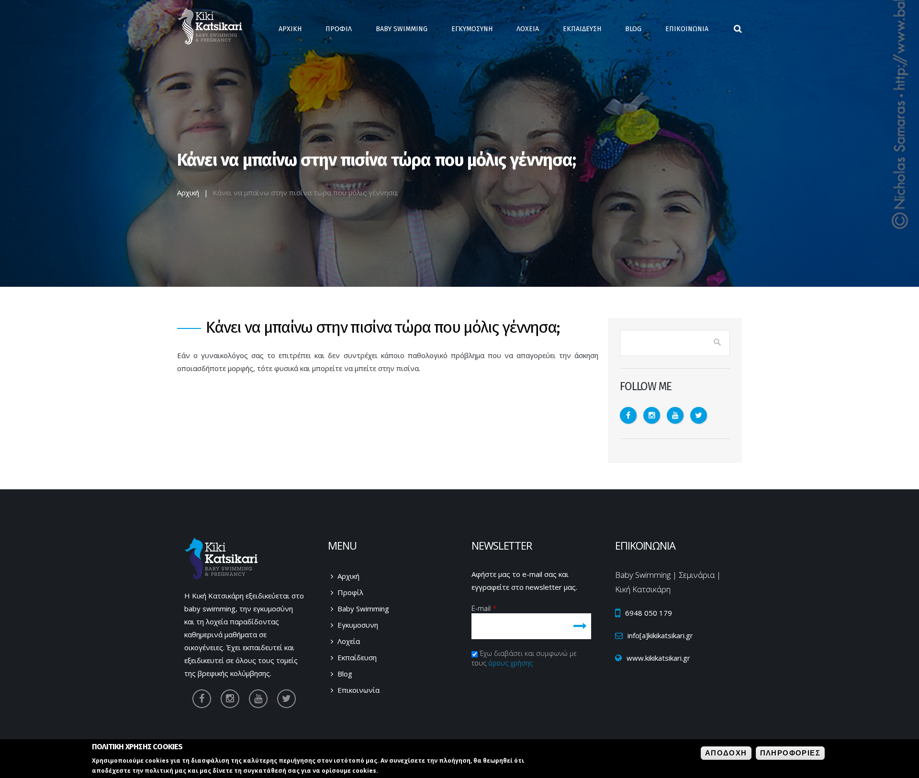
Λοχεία (348, 641)
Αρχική (188, 192)
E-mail (484, 608)
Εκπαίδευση (357, 657)
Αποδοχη (726, 753)
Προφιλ (338, 29)
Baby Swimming (401, 29)
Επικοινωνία (358, 690)
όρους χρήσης (510, 662)
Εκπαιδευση (582, 29)
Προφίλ (350, 592)
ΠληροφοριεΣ (790, 753)
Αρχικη (290, 29)
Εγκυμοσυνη (472, 29)
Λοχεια (527, 29)
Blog (633, 29)
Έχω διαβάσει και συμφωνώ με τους (524, 658)
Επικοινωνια (686, 29)
